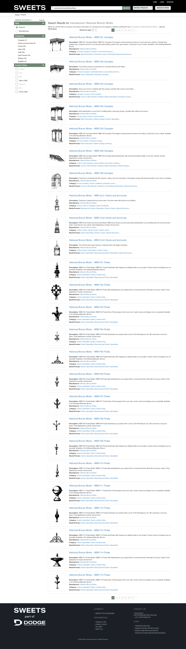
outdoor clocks (100, 254)
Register (170, 2)
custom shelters (94, 177)
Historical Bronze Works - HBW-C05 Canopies (87, 139)
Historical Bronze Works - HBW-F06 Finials (85, 420)
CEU (8, 88)
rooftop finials (96, 305)
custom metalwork (91, 200)
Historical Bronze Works (84, 47)
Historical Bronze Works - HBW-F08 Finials (85, 471)
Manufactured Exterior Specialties (88, 229)
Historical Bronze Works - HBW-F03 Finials (85, 343)
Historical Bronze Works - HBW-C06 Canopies (87, 164)
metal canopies (92, 98)
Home (155, 2)
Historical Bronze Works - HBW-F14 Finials (85, 624)
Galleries (10, 84)
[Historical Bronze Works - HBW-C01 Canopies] (51, 46)
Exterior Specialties (83, 75)
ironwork (90, 49)
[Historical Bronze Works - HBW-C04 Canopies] (51, 122)
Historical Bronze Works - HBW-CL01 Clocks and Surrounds (93, 215)
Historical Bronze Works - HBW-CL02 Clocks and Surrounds (93, 241)
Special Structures (126, 203)
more (154, 27)
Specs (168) (11, 80)
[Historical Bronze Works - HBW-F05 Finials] (51, 403)
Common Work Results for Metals (88, 101)
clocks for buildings (84, 226)
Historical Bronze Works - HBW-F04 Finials (85, 369)
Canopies (101, 75)
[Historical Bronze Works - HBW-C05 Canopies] (51, 148)
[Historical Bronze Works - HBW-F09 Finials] (51, 506)
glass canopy (83, 124)
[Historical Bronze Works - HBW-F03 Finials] (51, 352)
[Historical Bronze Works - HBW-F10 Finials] (51, 531)
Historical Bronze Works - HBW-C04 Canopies (87, 113)
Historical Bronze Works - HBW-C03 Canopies (87, 88)
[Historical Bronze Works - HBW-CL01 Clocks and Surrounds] (51, 225)
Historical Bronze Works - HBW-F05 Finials (85, 394)
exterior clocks (88, 254)
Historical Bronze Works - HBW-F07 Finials (85, 445)
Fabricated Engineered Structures (115, 52)
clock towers (88, 277)
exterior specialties (79, 305)
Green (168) (11, 92)
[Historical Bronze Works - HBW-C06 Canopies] (51, 173)
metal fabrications (93, 73)
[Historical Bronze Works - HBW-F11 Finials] (51, 557)
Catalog (9, 69)
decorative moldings (108, 177)
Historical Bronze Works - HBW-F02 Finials (85, 318)
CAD (8, 73)
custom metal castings (80, 177)
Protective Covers (96, 52)
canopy (82, 98)
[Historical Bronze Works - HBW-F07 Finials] (51, 455)
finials (89, 305)
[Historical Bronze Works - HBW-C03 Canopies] (51, 97)
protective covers (105, 200)
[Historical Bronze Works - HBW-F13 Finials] (51, 608)
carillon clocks (77, 254)
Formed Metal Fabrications (110, 203)
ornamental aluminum (101, 49)
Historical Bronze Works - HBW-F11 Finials (85, 548)
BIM (8, 77)
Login (162, 2)
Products (10, 27)
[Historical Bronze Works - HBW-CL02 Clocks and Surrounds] (51, 250)
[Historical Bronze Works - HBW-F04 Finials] (51, 378)
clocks (75, 226)
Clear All (34, 20)
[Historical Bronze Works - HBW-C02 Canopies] (51, 71)
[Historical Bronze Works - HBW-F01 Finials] (51, 301)
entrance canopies (79, 49)
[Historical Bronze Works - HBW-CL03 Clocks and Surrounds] (51, 276)
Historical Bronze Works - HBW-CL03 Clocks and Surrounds (93, 267)
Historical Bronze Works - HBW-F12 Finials (85, 573)
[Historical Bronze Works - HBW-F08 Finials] (51, 480)
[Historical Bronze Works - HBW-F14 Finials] (51, 633)
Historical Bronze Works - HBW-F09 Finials (85, 496)
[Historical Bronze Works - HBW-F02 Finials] (51, 327)
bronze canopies (78, 152)
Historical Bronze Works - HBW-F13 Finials (85, 599)
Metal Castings (95, 127)
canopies (76, 98)
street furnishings (98, 226)
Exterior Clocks (106, 229)
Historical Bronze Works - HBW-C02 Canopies (87, 62)
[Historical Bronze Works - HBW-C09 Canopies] (51, 199)
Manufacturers (12, 31)
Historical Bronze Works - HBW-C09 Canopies (87, 190)
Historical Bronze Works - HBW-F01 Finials (85, 292)
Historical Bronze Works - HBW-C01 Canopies (87, 37)
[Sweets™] (30, 7)
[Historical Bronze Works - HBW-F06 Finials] (51, 429)
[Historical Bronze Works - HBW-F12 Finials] (51, 582)
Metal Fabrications (83, 52)
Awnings (94, 75)
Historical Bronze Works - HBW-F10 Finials (85, 522)
